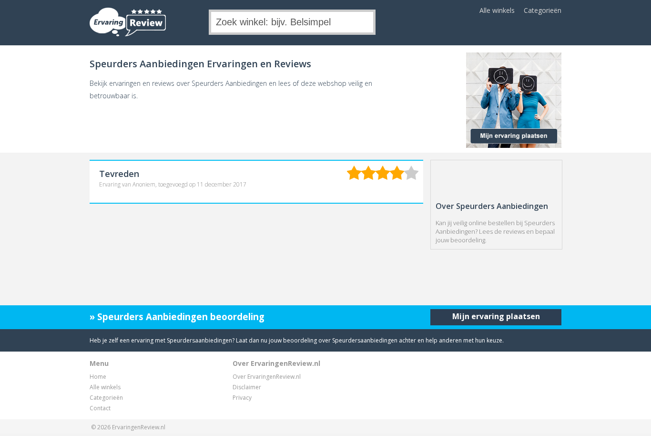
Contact (100, 408)
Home (98, 377)
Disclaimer (247, 387)
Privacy (242, 398)
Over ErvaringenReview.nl (267, 377)
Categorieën (542, 10)
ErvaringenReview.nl (138, 427)
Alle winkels (497, 10)
